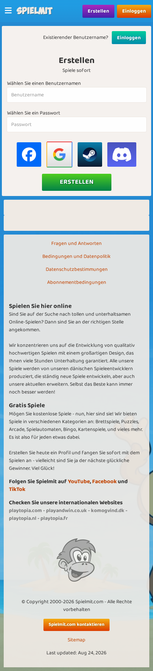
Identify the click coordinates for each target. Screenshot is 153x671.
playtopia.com (25, 510)
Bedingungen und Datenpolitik (76, 256)
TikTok (17, 489)
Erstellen (98, 11)
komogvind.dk (107, 510)
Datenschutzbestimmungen (77, 269)
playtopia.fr (54, 518)
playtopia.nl (22, 518)
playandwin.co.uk (66, 510)
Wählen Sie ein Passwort (33, 113)
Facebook (104, 481)
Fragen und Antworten (76, 243)
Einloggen (134, 11)
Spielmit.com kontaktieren (76, 624)
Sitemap (76, 640)
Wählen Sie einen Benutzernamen (44, 83)
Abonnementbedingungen (76, 282)
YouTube (79, 481)
